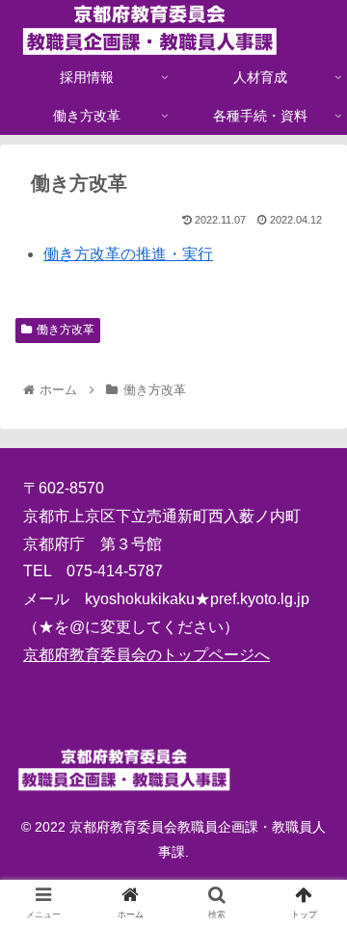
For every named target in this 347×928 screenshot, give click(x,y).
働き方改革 (65, 329)
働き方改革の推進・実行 (128, 254)
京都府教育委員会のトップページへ (146, 655)
